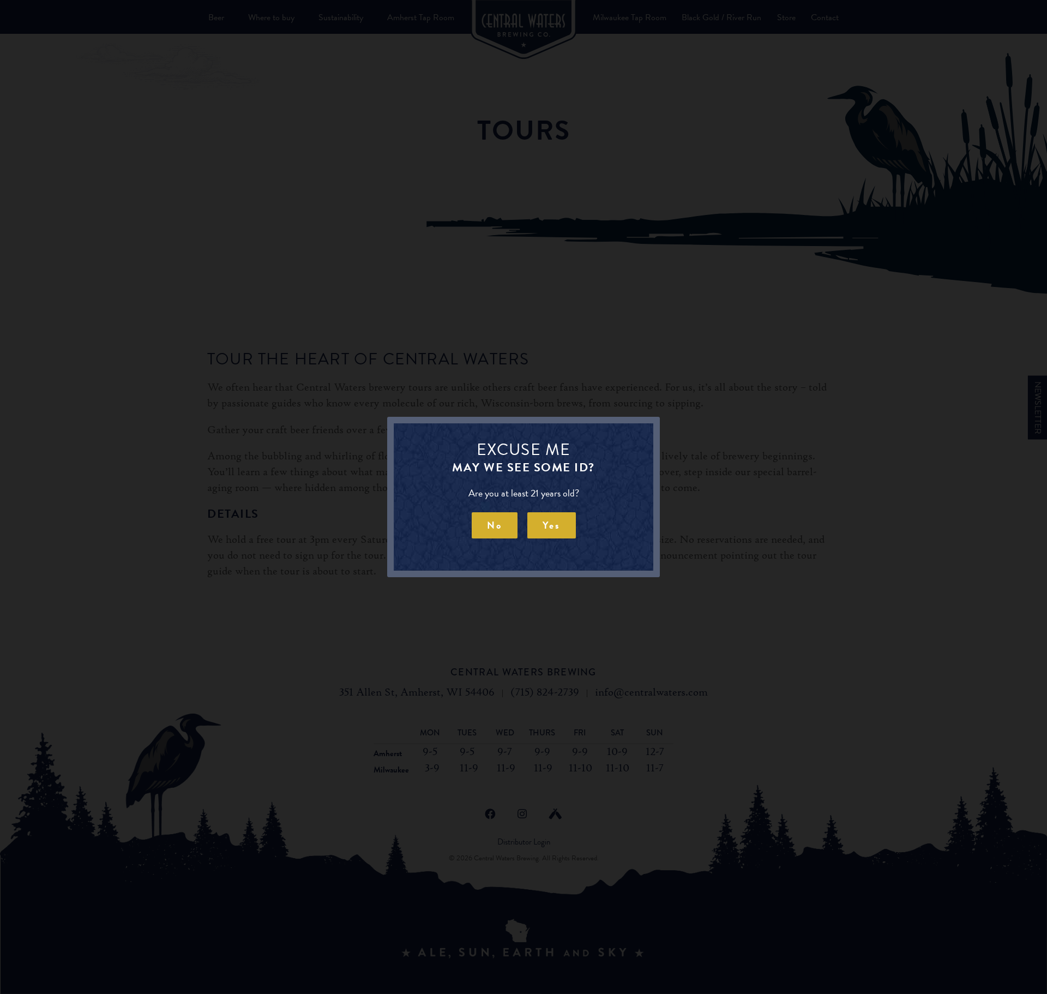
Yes (552, 525)
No (494, 525)
